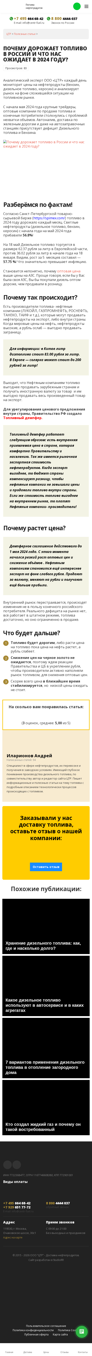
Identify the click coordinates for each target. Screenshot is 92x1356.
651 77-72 (16, 1207)
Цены (46, 1352)
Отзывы (64, 1352)
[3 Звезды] (46, 714)
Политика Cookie (68, 1330)
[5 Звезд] (66, 714)
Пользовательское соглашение (46, 1326)
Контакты (83, 1352)
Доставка (27, 1352)
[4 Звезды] (56, 714)
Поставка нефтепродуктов (34, 6)
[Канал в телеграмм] (7, 1164)
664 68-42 (28, 18)
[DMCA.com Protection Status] (46, 1318)
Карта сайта (60, 1334)
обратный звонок (57, 1207)
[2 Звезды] (36, 714)
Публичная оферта (36, 1334)
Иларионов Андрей (29, 756)
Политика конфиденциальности (33, 1330)
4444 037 (58, 1203)
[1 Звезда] (25, 714)
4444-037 (64, 18)
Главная (9, 1352)
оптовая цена (68, 271)
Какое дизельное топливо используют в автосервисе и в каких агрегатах (45, 1005)
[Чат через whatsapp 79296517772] (77, 6)
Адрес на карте (12, 1237)
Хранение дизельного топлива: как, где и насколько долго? (43, 946)
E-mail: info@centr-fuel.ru (29, 22)
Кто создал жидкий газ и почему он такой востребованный (43, 1127)
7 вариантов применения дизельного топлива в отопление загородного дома (45, 1067)
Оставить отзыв (46, 867)
